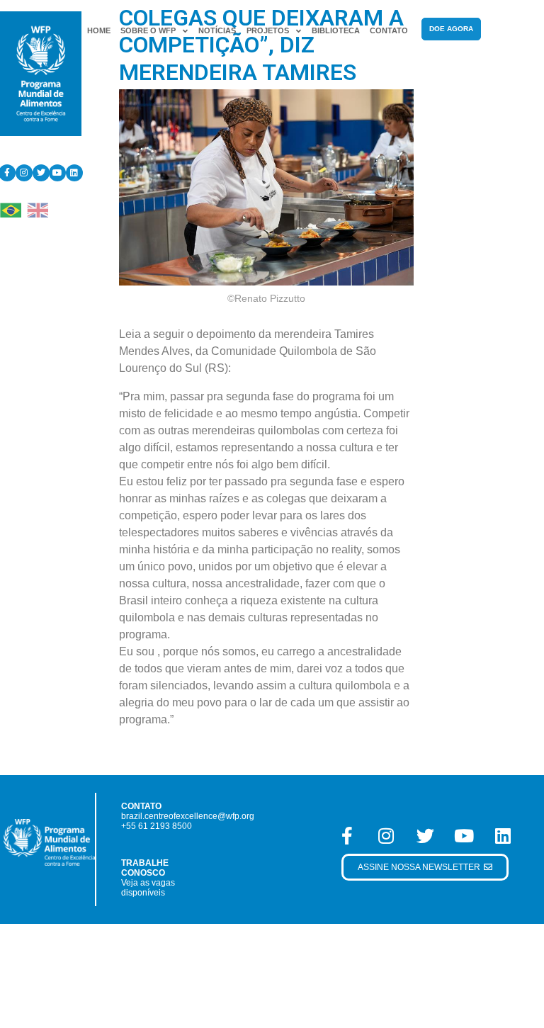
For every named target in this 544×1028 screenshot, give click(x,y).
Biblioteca (336, 30)
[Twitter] (41, 172)
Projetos (267, 30)
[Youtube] (57, 172)
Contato (389, 30)
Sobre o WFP (148, 30)
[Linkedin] (74, 172)
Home (98, 30)
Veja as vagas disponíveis (148, 888)
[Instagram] (24, 172)
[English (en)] (37, 209)
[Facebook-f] (347, 836)
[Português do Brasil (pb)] (10, 209)
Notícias (217, 30)
